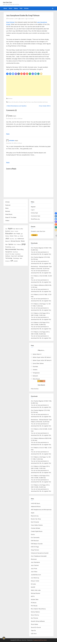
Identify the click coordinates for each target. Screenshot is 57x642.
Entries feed (34, 213)
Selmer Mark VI (37, 354)
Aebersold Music (36, 506)
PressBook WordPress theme (40, 640)
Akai (6, 228)
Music (23, 241)
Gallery (16, 8)
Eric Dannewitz (35, 537)
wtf (11, 261)
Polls (21, 8)
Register (33, 206)
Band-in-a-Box (19, 228)
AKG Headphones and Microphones (41, 509)
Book (9, 102)
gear (22, 233)
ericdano (22, 18)
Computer (16, 231)
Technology (8, 258)
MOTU (33, 596)
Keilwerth (35, 376)
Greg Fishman (10, 22)
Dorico (33, 534)
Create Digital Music (36, 531)
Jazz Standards (35, 562)
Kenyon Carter (35, 581)
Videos (7, 220)
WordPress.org (35, 219)
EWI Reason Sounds (37, 543)
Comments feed (35, 216)
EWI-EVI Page (35, 547)
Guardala (35, 366)
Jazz (32, 102)
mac (16, 238)
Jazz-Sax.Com (7, 2)
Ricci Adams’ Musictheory (38, 609)
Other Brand (36, 379)
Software (7, 256)
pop (24, 244)
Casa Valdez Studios (37, 525)
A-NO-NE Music (35, 503)
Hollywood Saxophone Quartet (39, 553)
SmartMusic (17, 254)
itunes (21, 236)
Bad (14, 228)
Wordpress (7, 261)
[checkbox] (3, 638)
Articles (26, 8)
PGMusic (19, 244)
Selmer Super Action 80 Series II (42, 357)
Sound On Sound (36, 627)
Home (10, 8)
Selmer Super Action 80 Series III (42, 360)
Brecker (12, 231)
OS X (15, 244)
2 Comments (30, 19)
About (5, 8)
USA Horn (34, 633)
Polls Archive (34, 388)
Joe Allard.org (35, 578)
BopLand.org (34, 516)
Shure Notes (34, 624)
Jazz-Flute (34, 568)
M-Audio (33, 584)
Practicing (8, 247)
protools (13, 247)
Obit (6, 244)
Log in (33, 210)
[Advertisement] (28, 85)
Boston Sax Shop (36, 519)
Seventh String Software (38, 621)
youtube (16, 261)
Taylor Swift (14, 256)
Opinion (10, 244)
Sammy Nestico (35, 612)
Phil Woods (34, 605)
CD (12, 102)
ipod (18, 236)
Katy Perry (12, 238)
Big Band (7, 231)
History (7, 236)
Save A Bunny (35, 615)
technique (45, 102)
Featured (7, 205)
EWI (15, 233)
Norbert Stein (34, 599)
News (7, 208)
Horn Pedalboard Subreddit (38, 556)
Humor (12, 236)
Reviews (10, 98)
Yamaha (35, 369)
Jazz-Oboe (34, 571)
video (21, 258)
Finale (18, 233)
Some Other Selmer (38, 363)
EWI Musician (35, 540)
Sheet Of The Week (10, 217)
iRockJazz (34, 559)
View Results (41, 385)
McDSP (33, 587)
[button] (7, 74)
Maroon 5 (7, 241)
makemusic (20, 238)
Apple (10, 228)
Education (16, 102)
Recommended (38, 102)
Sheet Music (8, 214)
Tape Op (33, 630)
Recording (20, 249)
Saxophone (8, 252)
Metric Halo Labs (36, 590)
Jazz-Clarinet (35, 565)
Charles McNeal (35, 528)
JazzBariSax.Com (36, 574)
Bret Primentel (35, 522)
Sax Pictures (34, 618)
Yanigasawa (36, 373)
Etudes (21, 102)
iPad (15, 236)
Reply (8, 134)
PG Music (33, 602)
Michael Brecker (15, 241)
